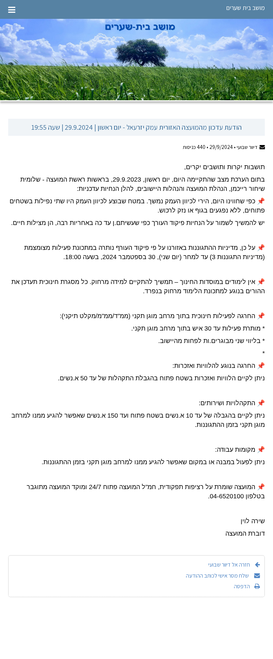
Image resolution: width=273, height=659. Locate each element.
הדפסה (242, 586)
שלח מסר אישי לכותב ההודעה (218, 575)
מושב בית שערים (245, 8)
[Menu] (12, 9)
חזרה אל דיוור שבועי (229, 564)
